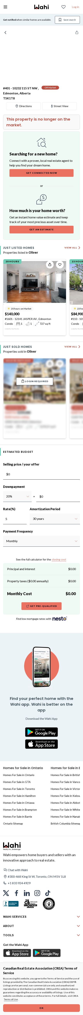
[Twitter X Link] (6, 893)
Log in (75, 6)
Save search (70, 19)
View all (70, 247)
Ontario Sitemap (13, 823)
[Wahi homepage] (41, 7)
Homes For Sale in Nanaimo (67, 816)
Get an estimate (41, 229)
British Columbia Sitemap (66, 823)
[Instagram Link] (37, 893)
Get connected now (41, 172)
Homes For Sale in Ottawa (18, 802)
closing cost (59, 559)
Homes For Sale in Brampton (20, 809)
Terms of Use (11, 999)
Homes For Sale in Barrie (17, 816)
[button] (41, 869)
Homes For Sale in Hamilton (19, 795)
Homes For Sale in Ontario (18, 775)
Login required (36, 381)
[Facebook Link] (16, 893)
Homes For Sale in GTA (17, 781)
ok (41, 1008)
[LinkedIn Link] (27, 893)
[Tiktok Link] (48, 893)
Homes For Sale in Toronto (19, 788)
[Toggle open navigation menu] (5, 7)
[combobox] (32, 518)
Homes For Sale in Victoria (66, 788)
